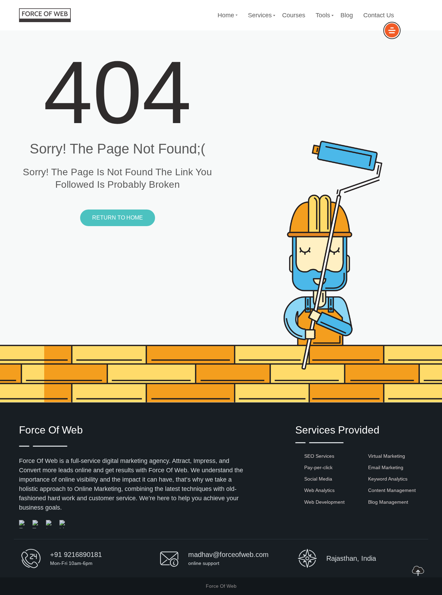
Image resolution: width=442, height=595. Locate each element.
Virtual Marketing (386, 456)
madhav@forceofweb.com (228, 554)
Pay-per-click (318, 467)
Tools (323, 15)
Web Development (324, 502)
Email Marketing (385, 467)
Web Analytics (319, 490)
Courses (293, 15)
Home (226, 15)
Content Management (392, 490)
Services (260, 15)
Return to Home (117, 218)
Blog (346, 15)
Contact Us (378, 15)
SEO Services (319, 456)
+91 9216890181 (76, 554)
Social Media (318, 479)
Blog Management (388, 502)
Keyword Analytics (387, 479)
